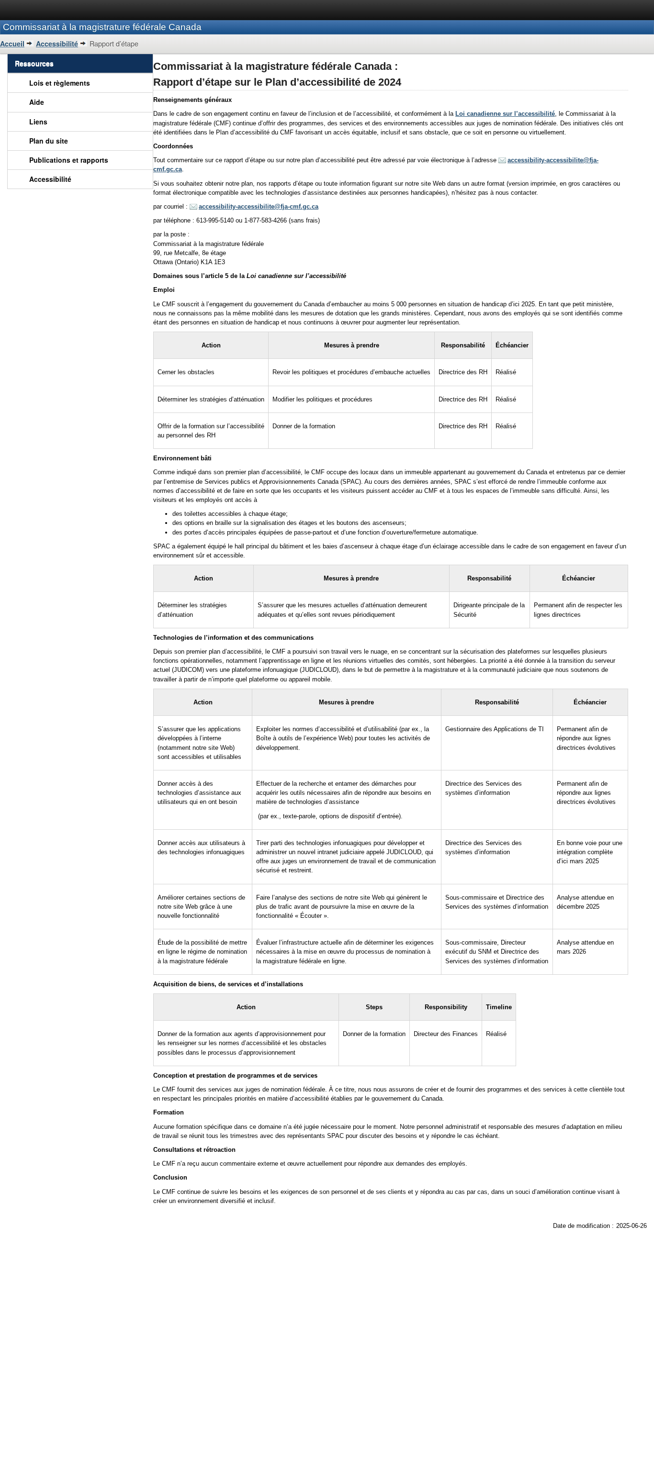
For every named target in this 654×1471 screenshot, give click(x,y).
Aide (36, 102)
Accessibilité (57, 43)
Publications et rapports (68, 160)
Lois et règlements (59, 83)
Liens (38, 121)
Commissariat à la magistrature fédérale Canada (102, 27)
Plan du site (48, 140)
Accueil (12, 43)
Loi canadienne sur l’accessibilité (505, 113)
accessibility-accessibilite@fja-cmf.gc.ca (258, 206)
